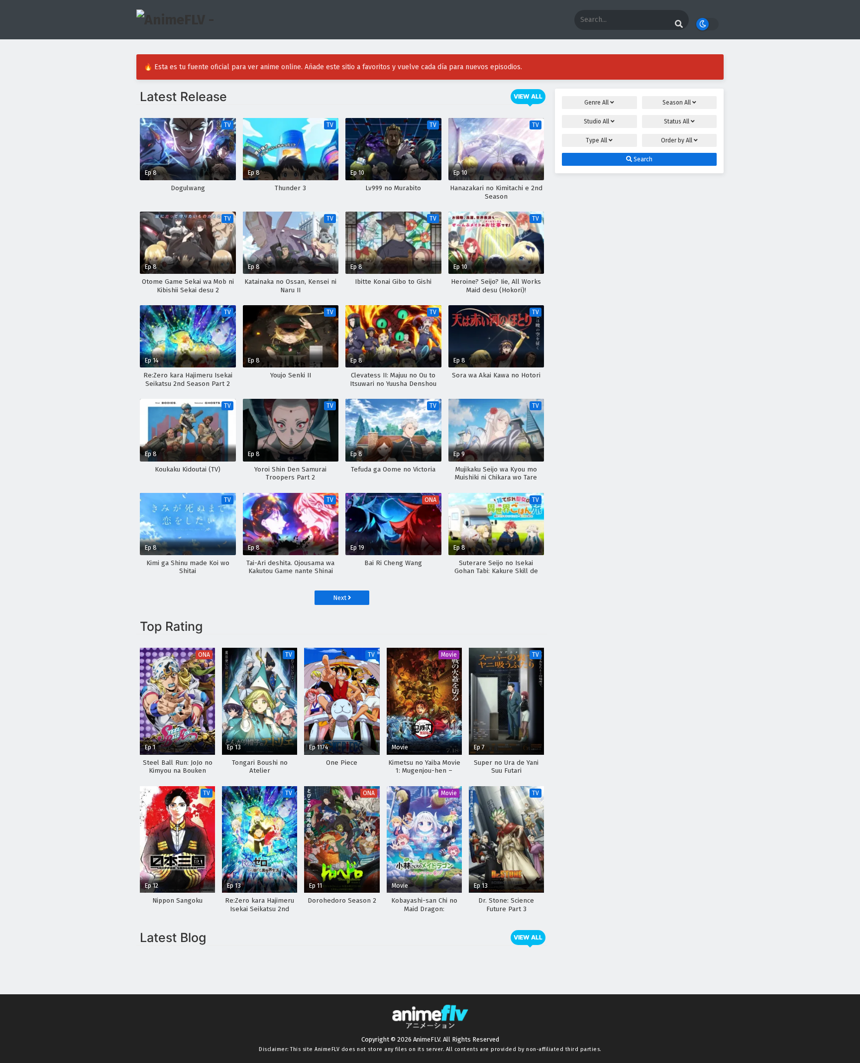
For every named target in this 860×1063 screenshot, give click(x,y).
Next (340, 597)
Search (642, 159)
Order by (676, 140)
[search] (678, 24)
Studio (596, 121)
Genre (596, 102)
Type (596, 140)
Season (676, 102)
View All (528, 96)
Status (676, 121)
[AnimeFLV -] (175, 19)
